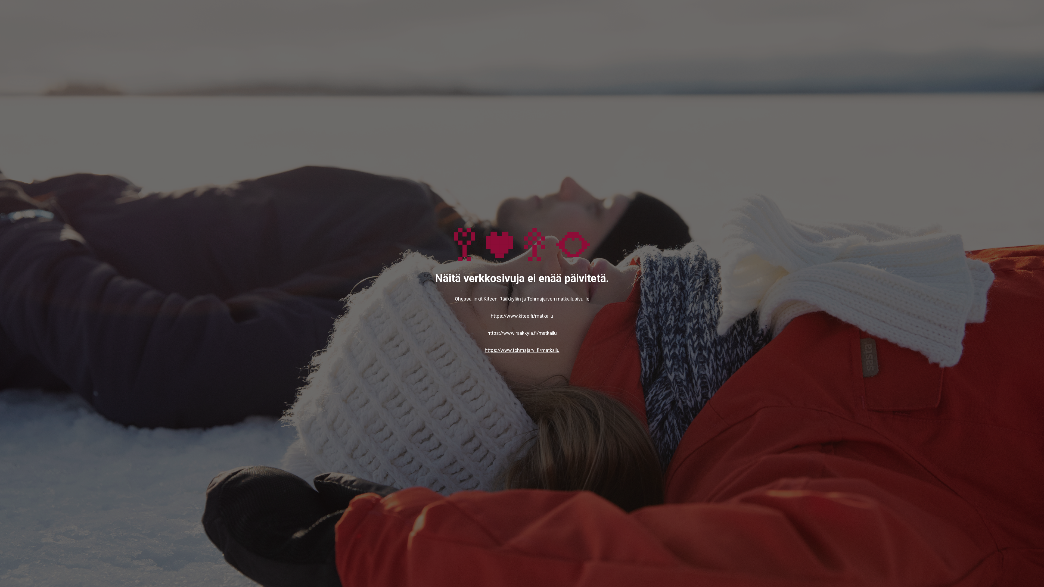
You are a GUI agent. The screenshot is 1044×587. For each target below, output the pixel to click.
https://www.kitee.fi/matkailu (522, 316)
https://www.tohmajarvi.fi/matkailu (522, 350)
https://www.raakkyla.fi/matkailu (522, 333)
